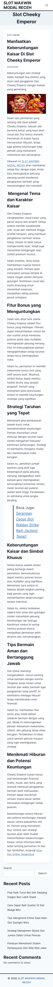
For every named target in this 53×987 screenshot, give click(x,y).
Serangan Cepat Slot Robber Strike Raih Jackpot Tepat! (27, 525)
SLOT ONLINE (13, 35)
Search (8, 868)
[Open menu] (46, 5)
